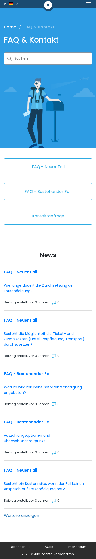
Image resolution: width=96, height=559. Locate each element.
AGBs (49, 546)
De (4, 4)
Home (10, 27)
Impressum (77, 546)
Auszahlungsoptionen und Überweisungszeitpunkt (27, 438)
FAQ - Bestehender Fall (27, 374)
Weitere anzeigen (21, 515)
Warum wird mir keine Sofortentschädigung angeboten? (43, 390)
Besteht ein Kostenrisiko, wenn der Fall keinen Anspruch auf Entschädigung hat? (44, 486)
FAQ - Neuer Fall (20, 272)
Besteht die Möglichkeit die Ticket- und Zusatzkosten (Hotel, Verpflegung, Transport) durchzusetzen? (44, 339)
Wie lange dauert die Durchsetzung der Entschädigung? (39, 288)
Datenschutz (20, 546)
